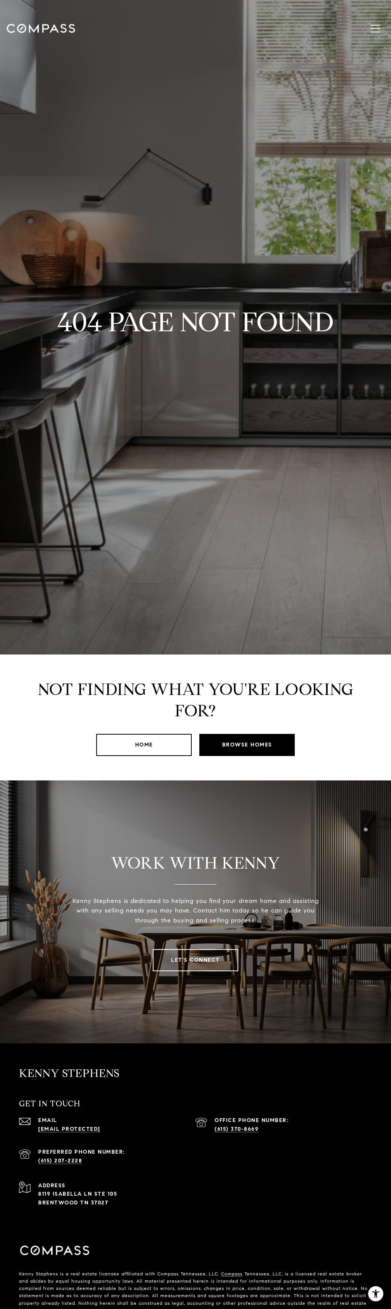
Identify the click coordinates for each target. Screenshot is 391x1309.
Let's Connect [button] (195, 960)
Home (144, 745)
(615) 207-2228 (60, 1160)
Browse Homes (247, 745)
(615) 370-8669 (237, 1129)
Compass (231, 1274)
